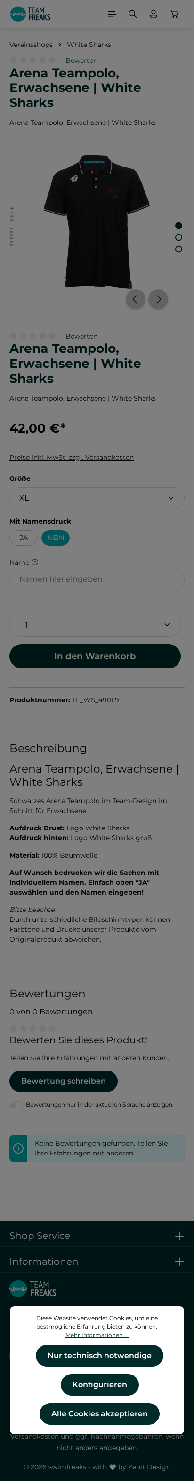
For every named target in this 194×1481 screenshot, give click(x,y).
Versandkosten (34, 1436)
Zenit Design (149, 1467)
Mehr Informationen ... (97, 1334)
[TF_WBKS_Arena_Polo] (96, 221)
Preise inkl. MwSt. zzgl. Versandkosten (71, 457)
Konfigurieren (100, 1384)
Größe (20, 478)
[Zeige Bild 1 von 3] (178, 225)
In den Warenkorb (95, 656)
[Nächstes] (158, 299)
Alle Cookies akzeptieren (99, 1413)
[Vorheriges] (136, 299)
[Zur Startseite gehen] (30, 14)
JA (24, 537)
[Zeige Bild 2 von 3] (178, 237)
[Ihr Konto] (153, 14)
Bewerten (81, 60)
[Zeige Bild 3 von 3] (178, 249)
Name (20, 562)
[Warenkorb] (175, 14)
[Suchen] (132, 14)
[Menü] (112, 14)
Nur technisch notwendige (100, 1355)
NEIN (56, 537)
